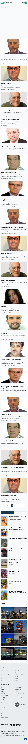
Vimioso (16, 678)
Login (12, 733)
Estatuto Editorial (11, 731)
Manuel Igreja (5, 89)
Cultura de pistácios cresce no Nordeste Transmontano (16, 580)
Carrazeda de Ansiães (5, 674)
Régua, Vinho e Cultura (7, 253)
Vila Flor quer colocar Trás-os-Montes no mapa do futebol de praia (17, 528)
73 (10, 505)
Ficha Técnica (4, 731)
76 (15, 505)
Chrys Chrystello (5, 116)
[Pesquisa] (23, 2)
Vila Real (16, 699)
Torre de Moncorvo (19, 674)
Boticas (2, 689)
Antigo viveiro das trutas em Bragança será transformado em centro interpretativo (17, 561)
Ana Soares (4, 312)
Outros (2, 713)
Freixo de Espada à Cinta (6, 676)
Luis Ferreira (4, 178)
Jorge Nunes (4, 152)
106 (22, 505)
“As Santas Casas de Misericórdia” (10, 119)
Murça (2, 699)
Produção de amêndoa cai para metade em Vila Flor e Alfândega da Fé (17, 593)
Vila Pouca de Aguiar (19, 697)
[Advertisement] (14, 23)
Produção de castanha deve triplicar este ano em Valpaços (18, 570)
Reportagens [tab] (7, 512)
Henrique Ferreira (5, 206)
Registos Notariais (4, 717)
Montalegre (3, 697)
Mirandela (17, 670)
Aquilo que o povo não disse (8, 172)
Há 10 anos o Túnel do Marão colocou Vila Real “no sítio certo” (18, 539)
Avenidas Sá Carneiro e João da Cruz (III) (12, 227)
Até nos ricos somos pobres (8, 495)
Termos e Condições (6, 733)
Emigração (3, 707)
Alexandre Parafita (6, 365)
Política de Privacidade (21, 731)
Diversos (2, 711)
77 (17, 505)
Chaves (2, 691)
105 (20, 505)
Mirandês (3, 709)
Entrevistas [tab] (20, 512)
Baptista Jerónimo (6, 63)
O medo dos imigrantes (7, 110)
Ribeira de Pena (18, 689)
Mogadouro (17, 672)
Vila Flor (16, 676)
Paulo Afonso (5, 339)
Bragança (3, 672)
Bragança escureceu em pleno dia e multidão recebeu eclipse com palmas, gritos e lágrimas (17, 518)
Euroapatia (4, 333)
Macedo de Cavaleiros (5, 678)
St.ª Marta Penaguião (19, 693)
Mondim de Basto (4, 695)
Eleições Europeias (6, 414)
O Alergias (3, 306)
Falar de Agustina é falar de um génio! (11, 359)
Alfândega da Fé (4, 670)
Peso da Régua (18, 687)
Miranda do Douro (4, 680)
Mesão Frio (3, 693)
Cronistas (3, 715)
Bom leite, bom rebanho (7, 441)
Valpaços (17, 695)
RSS (16, 733)
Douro (2, 705)
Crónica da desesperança (8, 280)
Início (2, 7)
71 (7, 505)
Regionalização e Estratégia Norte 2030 (11, 146)
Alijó (2, 687)
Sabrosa (16, 691)
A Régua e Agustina (6, 83)
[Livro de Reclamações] (21, 704)
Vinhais (16, 680)
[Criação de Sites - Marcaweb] (25, 739)
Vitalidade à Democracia (7, 57)
